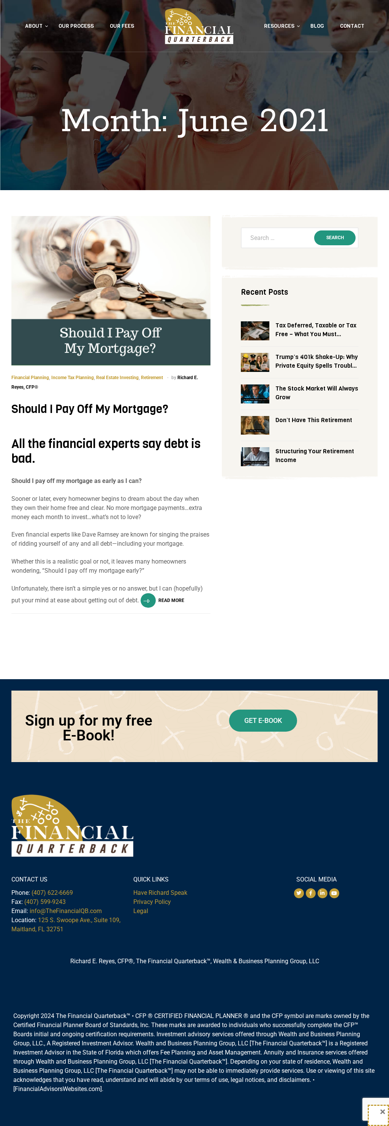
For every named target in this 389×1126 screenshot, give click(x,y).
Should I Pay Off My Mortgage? (89, 409)
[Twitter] (299, 893)
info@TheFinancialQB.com (66, 911)
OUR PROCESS (76, 26)
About (34, 26)
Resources (279, 26)
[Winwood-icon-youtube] (334, 893)
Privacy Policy (152, 901)
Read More (171, 600)
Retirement (152, 377)
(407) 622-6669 (52, 892)
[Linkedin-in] (322, 893)
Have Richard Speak (160, 892)
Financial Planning (30, 377)
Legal (140, 911)
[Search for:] (300, 238)
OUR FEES (122, 26)
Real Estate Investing (117, 377)
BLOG (317, 26)
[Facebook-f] (311, 893)
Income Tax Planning (72, 377)
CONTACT (352, 26)
